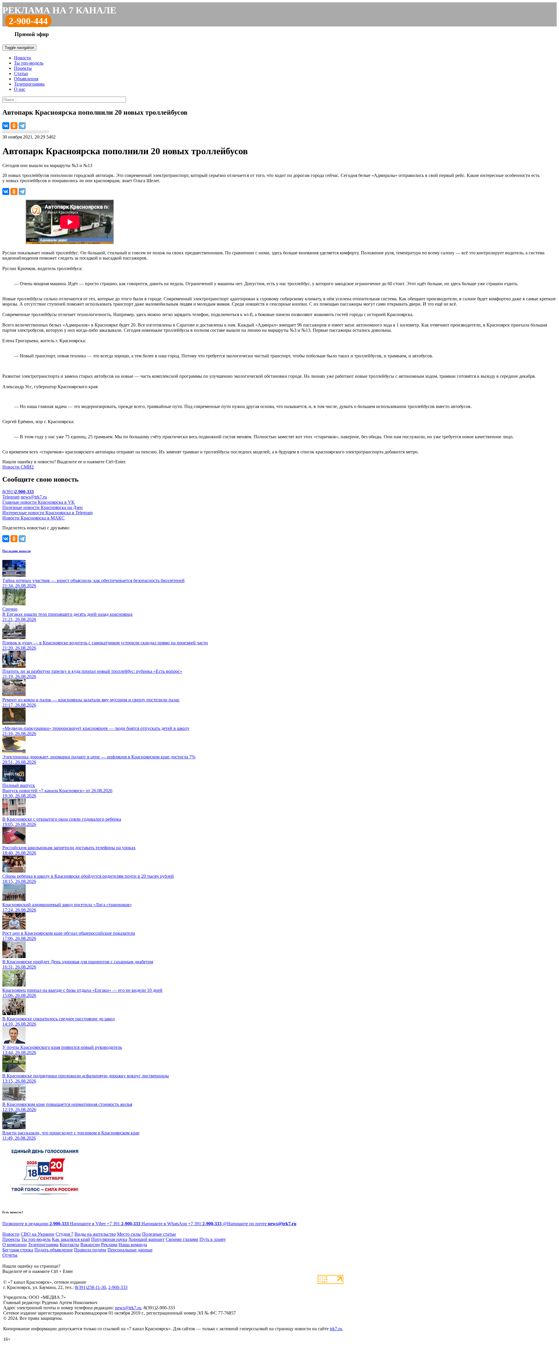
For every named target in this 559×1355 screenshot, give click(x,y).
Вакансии (90, 1244)
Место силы (129, 1234)
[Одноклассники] (13, 125)
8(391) (18, 491)
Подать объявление (53, 1249)
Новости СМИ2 (18, 466)
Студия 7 (64, 1234)
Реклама (109, 1244)
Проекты (23, 68)
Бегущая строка (17, 1249)
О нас (19, 89)
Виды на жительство (95, 1234)
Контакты (69, 1244)
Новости (22, 57)
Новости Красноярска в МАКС (33, 517)
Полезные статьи (159, 1234)
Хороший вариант (146, 1239)
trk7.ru (336, 1328)
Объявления (26, 78)
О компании (14, 1244)
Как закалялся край (71, 1239)
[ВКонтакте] (5, 125)
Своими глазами (182, 1239)
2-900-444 (28, 21)
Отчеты (9, 1255)
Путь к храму (212, 1239)
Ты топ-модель (28, 63)
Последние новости (16, 551)
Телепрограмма (29, 83)
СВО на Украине (37, 1234)
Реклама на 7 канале (59, 10)
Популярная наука (109, 1239)
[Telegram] (22, 125)
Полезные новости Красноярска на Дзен (42, 507)
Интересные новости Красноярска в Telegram (47, 512)
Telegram (11, 496)
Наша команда (132, 1244)
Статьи (21, 73)
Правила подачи (90, 1249)
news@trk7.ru (34, 496)
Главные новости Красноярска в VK (38, 502)
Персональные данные (130, 1249)
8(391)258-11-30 (90, 1287)
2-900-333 (118, 1287)
